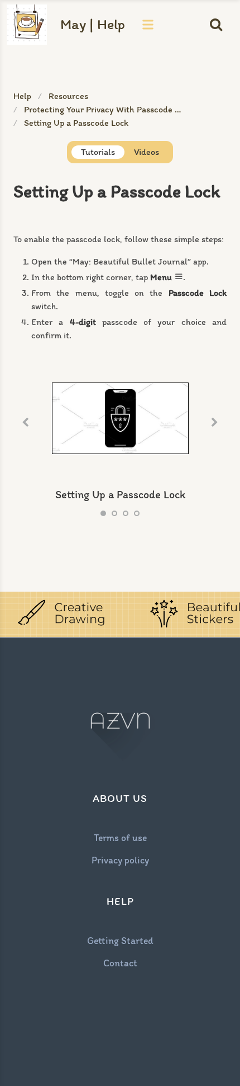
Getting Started (120, 940)
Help (22, 96)
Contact (120, 963)
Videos (146, 152)
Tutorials (98, 152)
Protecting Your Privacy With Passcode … (102, 109)
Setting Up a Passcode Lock (76, 122)
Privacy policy (120, 860)
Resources (68, 96)
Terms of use (120, 837)
